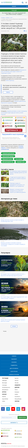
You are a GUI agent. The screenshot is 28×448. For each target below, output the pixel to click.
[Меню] (26, 2)
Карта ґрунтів (14, 371)
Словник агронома (14, 374)
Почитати (14, 362)
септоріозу (6, 71)
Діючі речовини (14, 368)
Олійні (3, 401)
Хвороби (17, 401)
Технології (14, 359)
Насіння (4, 394)
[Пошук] (22, 2)
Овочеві (16, 382)
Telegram (3, 147)
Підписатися (22, 417)
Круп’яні (16, 378)
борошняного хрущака (6, 102)
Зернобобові (5, 399)
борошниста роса (7, 159)
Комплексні (17, 396)
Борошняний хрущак (8, 156)
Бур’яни (4, 392)
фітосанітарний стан (8, 162)
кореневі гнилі (21, 162)
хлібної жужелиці (10, 80)
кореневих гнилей (6, 73)
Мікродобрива (18, 399)
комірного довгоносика (19, 101)
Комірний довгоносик (8, 153)
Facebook (21, 146)
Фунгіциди (4, 382)
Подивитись (14, 365)
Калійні (16, 394)
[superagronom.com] (6, 2)
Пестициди (5, 378)
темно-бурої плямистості (16, 71)
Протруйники (5, 389)
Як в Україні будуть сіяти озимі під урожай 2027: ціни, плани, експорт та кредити (14, 13)
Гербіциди (4, 380)
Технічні (16, 380)
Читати (8, 92)
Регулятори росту (6, 387)
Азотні (16, 389)
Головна (3, 17)
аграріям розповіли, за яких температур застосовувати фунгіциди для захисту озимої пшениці (14, 112)
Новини (7, 17)
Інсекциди (4, 385)
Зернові (4, 396)
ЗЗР (11, 17)
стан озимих (18, 159)
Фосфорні (17, 392)
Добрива (17, 387)
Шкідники (17, 385)
